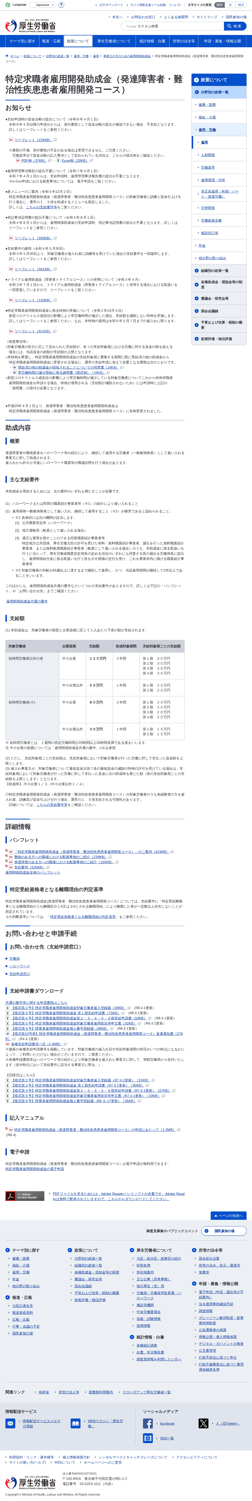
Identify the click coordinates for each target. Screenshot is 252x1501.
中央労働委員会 (149, 1312)
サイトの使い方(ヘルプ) (27, 1462)
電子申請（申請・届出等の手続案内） (221, 1294)
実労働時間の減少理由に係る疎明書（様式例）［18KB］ (61, 373)
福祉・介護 (207, 117)
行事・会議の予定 (26, 1326)
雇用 (204, 142)
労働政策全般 (211, 220)
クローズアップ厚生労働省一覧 (147, 1392)
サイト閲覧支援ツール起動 (148, 5)
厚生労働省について (154, 1250)
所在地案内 (145, 1272)
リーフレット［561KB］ (33, 269)
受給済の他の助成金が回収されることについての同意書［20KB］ (68, 367)
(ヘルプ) (175, 5)
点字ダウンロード (111, 5)
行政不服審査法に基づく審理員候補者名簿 (221, 1366)
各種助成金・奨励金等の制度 (221, 284)
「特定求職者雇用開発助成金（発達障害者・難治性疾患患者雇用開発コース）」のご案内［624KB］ (91, 852)
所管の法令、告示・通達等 (219, 1265)
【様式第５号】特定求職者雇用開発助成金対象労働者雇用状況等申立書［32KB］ (74, 1023)
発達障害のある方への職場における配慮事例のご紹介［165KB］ (64, 862)
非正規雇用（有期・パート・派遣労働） (220, 193)
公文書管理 (207, 1351)
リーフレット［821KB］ (33, 331)
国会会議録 (209, 311)
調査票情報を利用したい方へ (159, 1359)
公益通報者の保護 (212, 1330)
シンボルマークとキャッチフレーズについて (133, 1457)
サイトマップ (207, 17)
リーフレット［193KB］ (33, 300)
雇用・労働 (207, 130)
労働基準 (208, 167)
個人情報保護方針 (76, 1457)
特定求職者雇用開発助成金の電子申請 (34, 1169)
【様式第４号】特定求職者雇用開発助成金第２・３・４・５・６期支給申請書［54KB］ (79, 1018)
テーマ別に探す (26, 1250)
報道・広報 (22, 1297)
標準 (219, 5)
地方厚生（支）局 (150, 1286)
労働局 (14, 959)
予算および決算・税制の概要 (221, 324)
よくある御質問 (176, 17)
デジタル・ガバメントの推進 (221, 1344)
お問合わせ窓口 (143, 17)
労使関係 (208, 208)
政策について (214, 79)
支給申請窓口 (19, 974)
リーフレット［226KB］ (33, 140)
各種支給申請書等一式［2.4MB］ (37, 1044)
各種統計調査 (147, 1345)
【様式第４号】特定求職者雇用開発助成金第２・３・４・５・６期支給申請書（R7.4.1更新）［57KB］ (91, 1091)
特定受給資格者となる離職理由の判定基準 (83, 917)
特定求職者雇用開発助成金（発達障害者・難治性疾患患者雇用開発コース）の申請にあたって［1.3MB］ (95, 1130)
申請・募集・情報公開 (218, 1284)
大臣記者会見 (22, 1306)
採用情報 (143, 1326)
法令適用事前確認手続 (216, 1304)
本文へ (117, 17)
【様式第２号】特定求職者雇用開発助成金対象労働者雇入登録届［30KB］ (68, 1008)
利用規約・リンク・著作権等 (31, 1457)
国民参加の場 (236, 17)
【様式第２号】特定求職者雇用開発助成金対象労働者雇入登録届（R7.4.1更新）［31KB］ (80, 1080)
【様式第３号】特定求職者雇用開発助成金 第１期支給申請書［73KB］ (65, 1013)
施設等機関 (145, 1305)
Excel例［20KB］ (75, 161)
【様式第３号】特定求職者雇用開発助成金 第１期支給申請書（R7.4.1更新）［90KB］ (77, 1085)
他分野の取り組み (212, 258)
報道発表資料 (22, 1313)
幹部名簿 (143, 1265)
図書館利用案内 (101, 1392)
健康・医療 (207, 105)
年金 (202, 245)
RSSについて (65, 1462)
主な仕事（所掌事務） (154, 1279)
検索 (238, 26)
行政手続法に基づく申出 (218, 1357)
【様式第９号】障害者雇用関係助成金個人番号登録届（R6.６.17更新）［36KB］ (74, 1101)
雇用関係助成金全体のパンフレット (33, 872)
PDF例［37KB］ (34, 161)
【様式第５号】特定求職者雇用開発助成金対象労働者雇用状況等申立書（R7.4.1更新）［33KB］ (86, 1096)
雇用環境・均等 (213, 180)
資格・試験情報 (149, 1319)
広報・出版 (21, 1320)
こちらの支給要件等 (41, 207)
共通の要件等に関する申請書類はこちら (36, 1003)
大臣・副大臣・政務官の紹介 (159, 1258)
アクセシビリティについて (197, 1457)
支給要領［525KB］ (29, 867)
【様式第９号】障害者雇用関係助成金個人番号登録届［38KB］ (60, 1028)
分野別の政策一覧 (215, 92)
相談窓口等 (209, 233)
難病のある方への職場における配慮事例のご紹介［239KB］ (60, 857)
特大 (241, 5)
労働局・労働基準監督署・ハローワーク (159, 1295)
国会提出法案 (209, 1258)
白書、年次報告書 (150, 1352)
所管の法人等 (69, 1392)
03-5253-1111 (90, 1484)
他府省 (44, 1392)
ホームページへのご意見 (103, 1462)
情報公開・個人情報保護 (218, 1337)
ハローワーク (19, 966)
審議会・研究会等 (215, 298)
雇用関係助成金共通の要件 (27, 601)
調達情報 (206, 1311)
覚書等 (204, 1272)
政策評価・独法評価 (216, 339)
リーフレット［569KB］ (33, 238)
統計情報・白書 (150, 1337)
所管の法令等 (210, 1250)
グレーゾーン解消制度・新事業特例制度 (221, 1320)
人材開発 (208, 155)
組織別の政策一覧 (215, 271)
